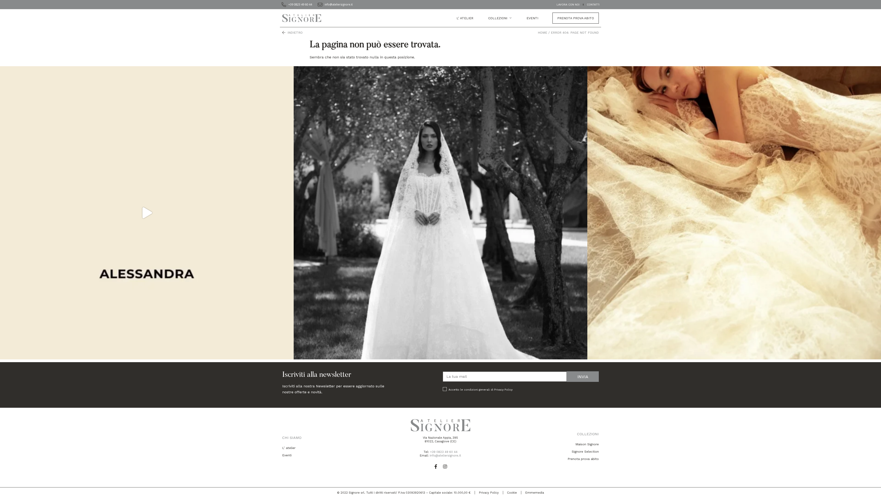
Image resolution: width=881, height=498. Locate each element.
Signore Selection (585, 451)
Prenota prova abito (575, 18)
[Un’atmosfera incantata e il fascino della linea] (440, 212)
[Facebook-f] (435, 466)
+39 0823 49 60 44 (443, 452)
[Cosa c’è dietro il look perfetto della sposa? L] (147, 212)
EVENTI (532, 18)
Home (542, 32)
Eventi (287, 455)
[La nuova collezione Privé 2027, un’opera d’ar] (734, 212)
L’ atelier (465, 18)
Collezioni (497, 18)
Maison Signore (587, 444)
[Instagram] (445, 466)
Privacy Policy (503, 389)
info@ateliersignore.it (445, 455)
